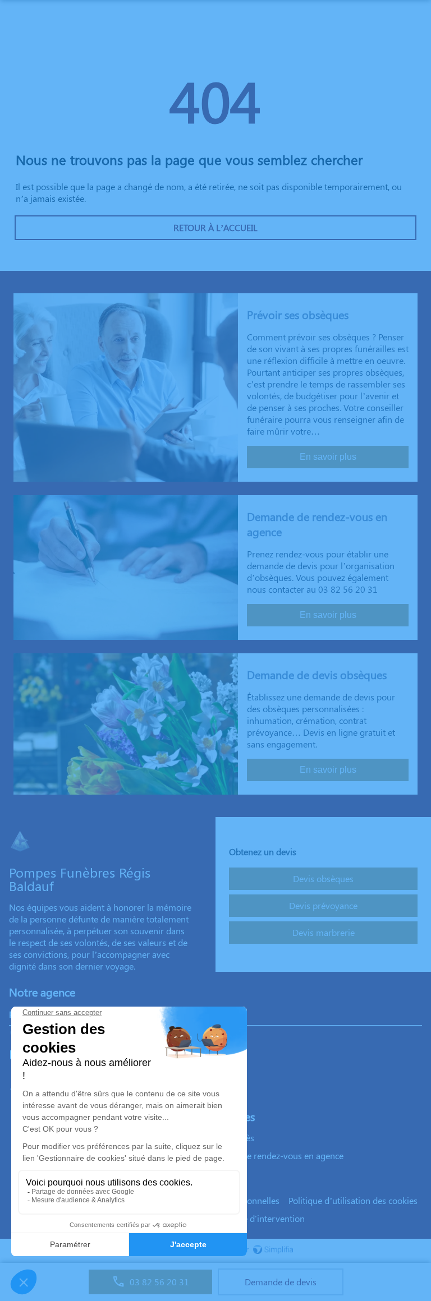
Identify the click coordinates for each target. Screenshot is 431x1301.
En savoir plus (328, 457)
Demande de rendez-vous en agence (272, 1155)
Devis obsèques (323, 878)
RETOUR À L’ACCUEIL (215, 227)
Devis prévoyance (323, 905)
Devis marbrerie (323, 932)
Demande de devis (281, 1282)
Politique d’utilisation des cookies (353, 1200)
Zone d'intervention (266, 1218)
